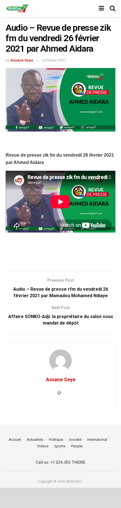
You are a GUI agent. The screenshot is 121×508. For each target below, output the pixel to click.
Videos (42, 446)
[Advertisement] (60, 143)
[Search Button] (112, 8)
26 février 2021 (54, 60)
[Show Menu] (101, 8)
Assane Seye (21, 60)
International (97, 439)
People (76, 446)
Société (75, 439)
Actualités (35, 439)
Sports (59, 446)
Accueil (15, 439)
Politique (56, 439)
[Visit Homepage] (17, 8)
